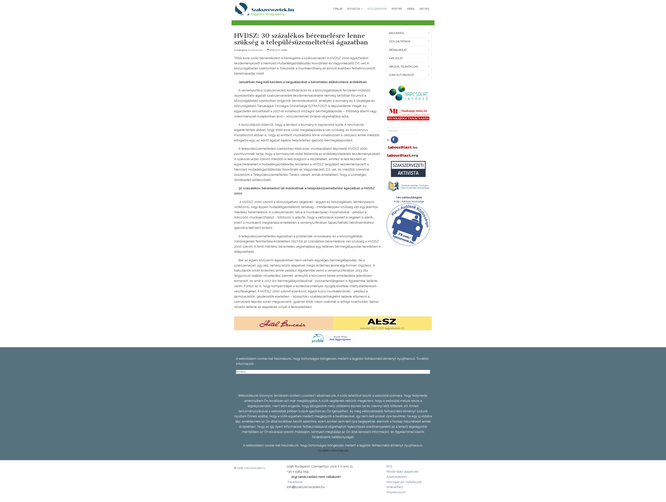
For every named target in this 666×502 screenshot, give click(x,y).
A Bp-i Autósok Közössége (409, 201)
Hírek (411, 8)
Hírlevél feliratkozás (403, 66)
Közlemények (377, 8)
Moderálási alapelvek (402, 471)
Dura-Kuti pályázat (401, 75)
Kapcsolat (396, 58)
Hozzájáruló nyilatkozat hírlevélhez (404, 484)
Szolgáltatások (400, 41)
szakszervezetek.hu (255, 468)
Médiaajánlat (398, 50)
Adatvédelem (396, 477)
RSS (389, 466)
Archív (424, 8)
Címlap (338, 8)
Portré (397, 8)
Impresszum (396, 492)
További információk (333, 450)
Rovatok (354, 8)
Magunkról (396, 33)
